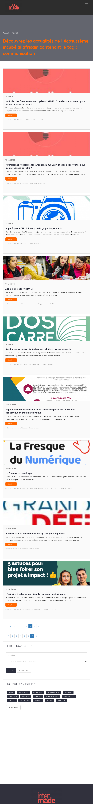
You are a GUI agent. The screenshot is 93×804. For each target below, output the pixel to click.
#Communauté (33, 428)
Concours (49, 700)
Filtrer (11, 670)
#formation (24, 364)
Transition (11, 700)
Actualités (16, 33)
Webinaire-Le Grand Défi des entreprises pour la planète (35, 533)
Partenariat (61, 700)
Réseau (10, 692)
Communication (69, 696)
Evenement (68, 692)
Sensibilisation (24, 700)
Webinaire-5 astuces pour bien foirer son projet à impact (35, 594)
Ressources (25, 696)
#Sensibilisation (44, 488)
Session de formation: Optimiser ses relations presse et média (38, 349)
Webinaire (38, 700)
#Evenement (32, 183)
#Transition (67, 488)
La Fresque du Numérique (18, 473)
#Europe (39, 119)
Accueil (6, 33)
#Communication (12, 119)
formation (38, 696)
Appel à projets (23, 692)
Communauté (37, 692)
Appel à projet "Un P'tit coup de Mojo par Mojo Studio (33, 228)
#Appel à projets (34, 243)
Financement (12, 696)
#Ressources (32, 304)
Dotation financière (52, 696)
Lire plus (11, 115)
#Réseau (23, 183)
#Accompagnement (28, 119)
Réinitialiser (23, 670)
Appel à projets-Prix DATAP (19, 288)
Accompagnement (53, 692)
